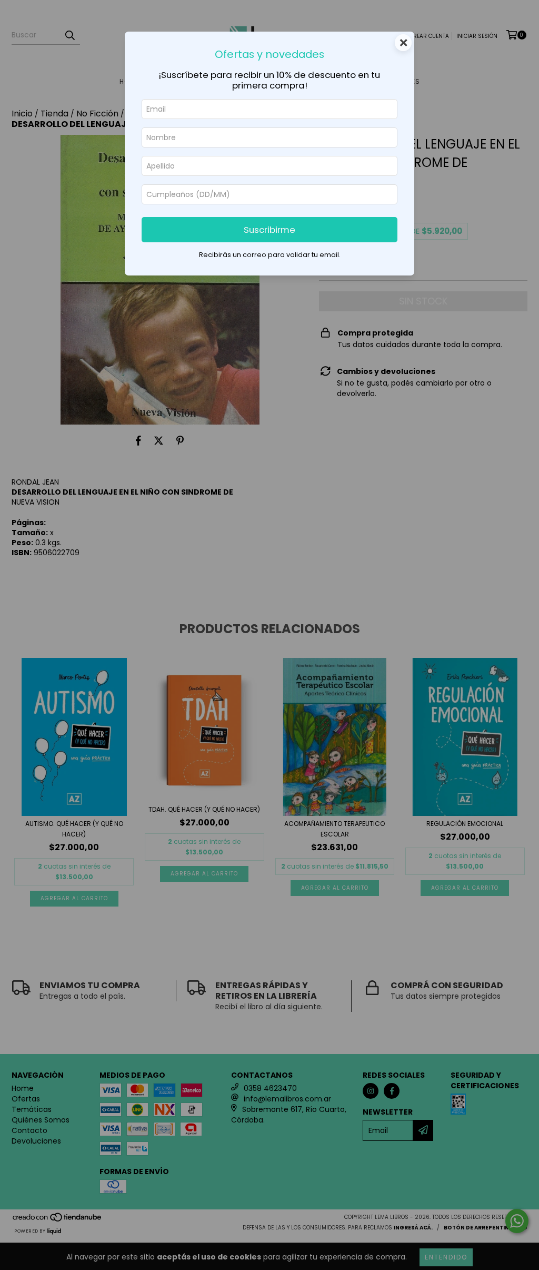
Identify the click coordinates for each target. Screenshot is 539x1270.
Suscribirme (269, 229)
